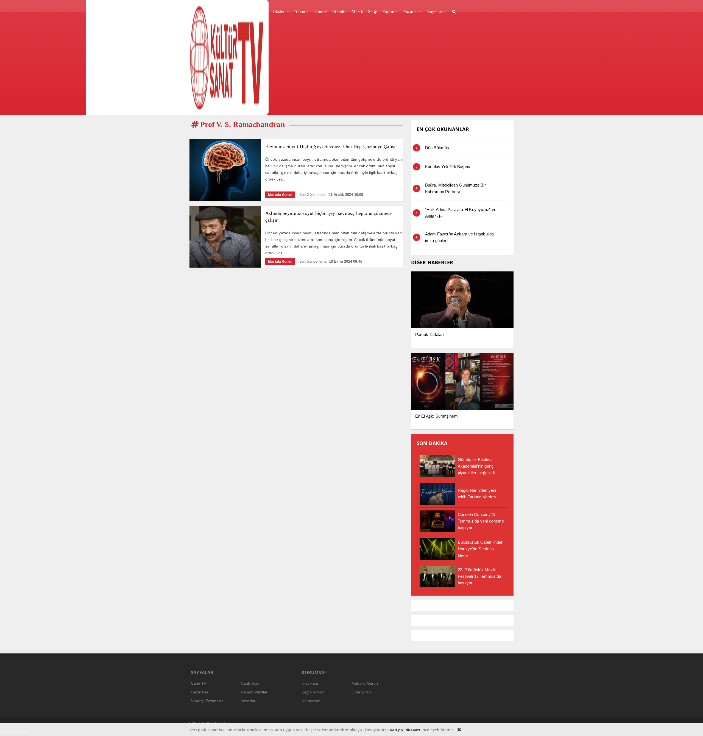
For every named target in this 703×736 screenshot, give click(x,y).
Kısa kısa (310, 683)
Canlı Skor (250, 683)
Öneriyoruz (361, 692)
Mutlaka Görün (365, 683)
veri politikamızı (405, 730)
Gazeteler (199, 692)
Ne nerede (311, 701)
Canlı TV (199, 683)
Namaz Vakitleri (255, 692)
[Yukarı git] (692, 725)
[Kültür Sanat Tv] (226, 57)
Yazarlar (248, 701)
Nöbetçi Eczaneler (207, 701)
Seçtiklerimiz (313, 692)
